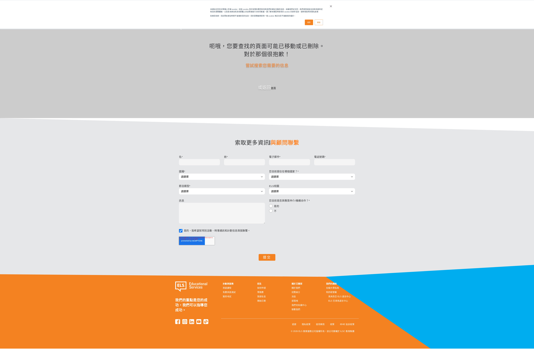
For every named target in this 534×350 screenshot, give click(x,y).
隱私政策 (306, 324)
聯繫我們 (296, 309)
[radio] (312, 206)
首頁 (273, 88)
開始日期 (261, 301)
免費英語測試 (229, 292)
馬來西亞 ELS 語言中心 (339, 296)
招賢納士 (296, 292)
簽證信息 (261, 296)
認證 (294, 324)
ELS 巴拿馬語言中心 (338, 301)
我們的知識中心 (299, 305)
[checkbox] (312, 209)
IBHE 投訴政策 (347, 324)
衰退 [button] (319, 22)
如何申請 (261, 288)
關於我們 (296, 288)
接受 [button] (309, 22)
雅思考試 (227, 296)
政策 (332, 324)
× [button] (331, 5)
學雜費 (260, 292)
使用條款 (320, 324)
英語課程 (227, 288)
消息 (294, 296)
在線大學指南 (332, 288)
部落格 (295, 301)
